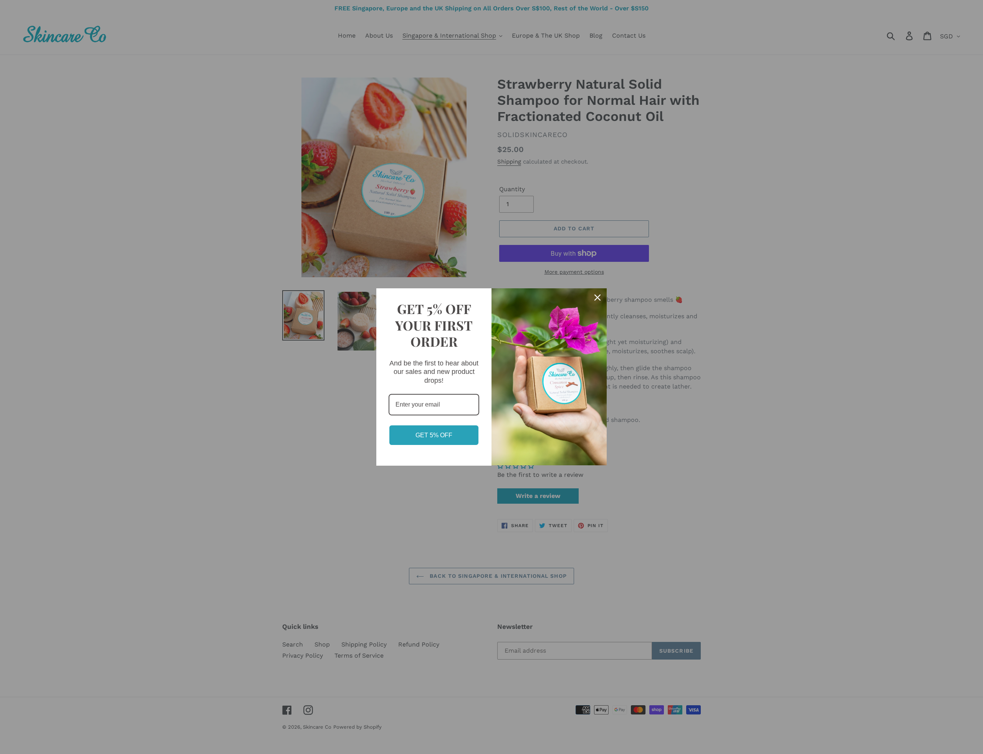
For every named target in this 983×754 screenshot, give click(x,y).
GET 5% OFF (433, 435)
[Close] (597, 297)
